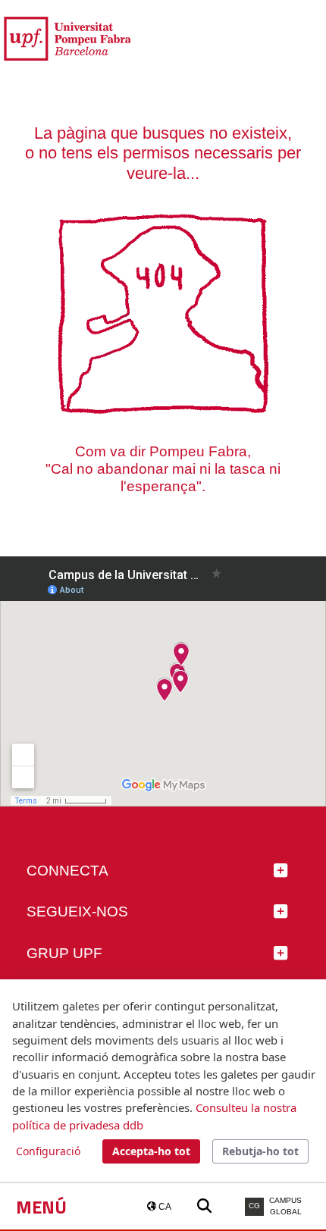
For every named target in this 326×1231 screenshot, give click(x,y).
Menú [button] (41, 1206)
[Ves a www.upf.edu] (67, 37)
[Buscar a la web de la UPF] (204, 1206)
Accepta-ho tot (151, 1151)
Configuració (48, 1151)
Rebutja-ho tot (260, 1151)
